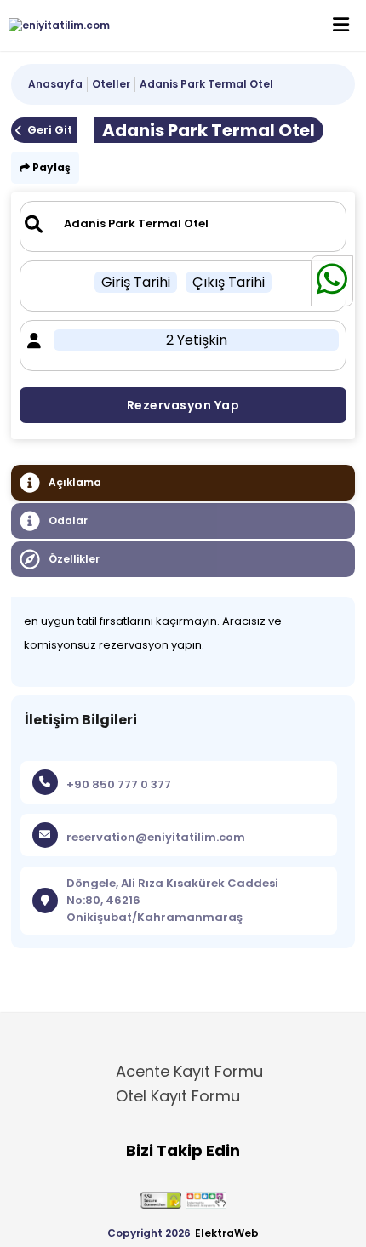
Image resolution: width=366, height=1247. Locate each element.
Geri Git (49, 130)
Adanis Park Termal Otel (206, 84)
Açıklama (75, 482)
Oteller (111, 84)
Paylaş (50, 167)
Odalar (68, 520)
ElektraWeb (227, 1233)
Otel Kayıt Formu (178, 1096)
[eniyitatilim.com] (55, 25)
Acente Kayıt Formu (189, 1071)
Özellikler (74, 559)
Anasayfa (55, 84)
